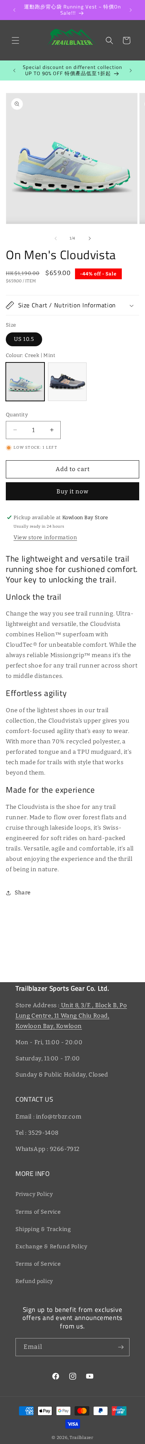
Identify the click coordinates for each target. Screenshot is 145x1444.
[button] (15, 40)
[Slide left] (55, 238)
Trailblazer (82, 1437)
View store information (45, 537)
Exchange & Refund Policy (51, 1246)
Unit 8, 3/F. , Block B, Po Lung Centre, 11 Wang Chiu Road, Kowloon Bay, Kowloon (71, 1016)
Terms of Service (38, 1212)
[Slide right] (89, 238)
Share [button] (23, 892)
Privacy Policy (34, 1194)
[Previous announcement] (14, 10)
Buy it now (72, 491)
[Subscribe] (120, 1347)
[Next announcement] (130, 10)
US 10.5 (24, 339)
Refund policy (34, 1281)
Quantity (17, 415)
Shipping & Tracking (43, 1229)
